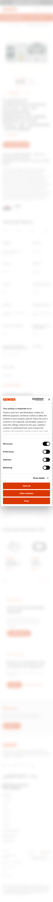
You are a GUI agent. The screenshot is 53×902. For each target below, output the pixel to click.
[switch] (46, 452)
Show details (39, 478)
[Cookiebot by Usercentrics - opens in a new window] (32, 399)
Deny (26, 501)
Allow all (26, 486)
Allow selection (26, 493)
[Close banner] (49, 399)
